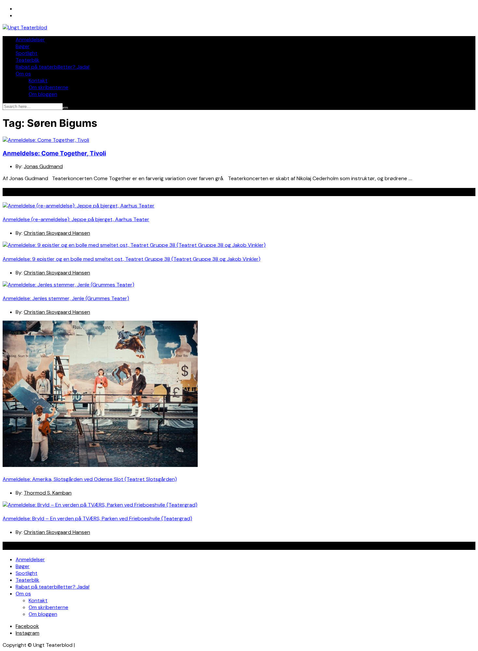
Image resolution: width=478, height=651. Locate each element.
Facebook (27, 626)
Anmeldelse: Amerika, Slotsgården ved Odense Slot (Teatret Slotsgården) (90, 479)
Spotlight (26, 53)
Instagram (27, 633)
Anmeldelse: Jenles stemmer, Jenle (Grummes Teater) (66, 298)
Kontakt (38, 80)
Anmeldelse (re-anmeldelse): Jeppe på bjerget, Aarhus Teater (76, 219)
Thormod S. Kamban (48, 492)
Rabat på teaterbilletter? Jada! (52, 66)
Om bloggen (43, 94)
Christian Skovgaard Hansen (57, 233)
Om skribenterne (48, 87)
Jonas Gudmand (43, 166)
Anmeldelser (30, 39)
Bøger (23, 46)
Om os (23, 73)
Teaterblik (27, 60)
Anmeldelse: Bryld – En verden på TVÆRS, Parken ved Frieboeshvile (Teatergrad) (97, 518)
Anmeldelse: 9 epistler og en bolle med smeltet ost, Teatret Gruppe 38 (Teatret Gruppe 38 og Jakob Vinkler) (131, 259)
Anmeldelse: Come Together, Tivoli (54, 153)
